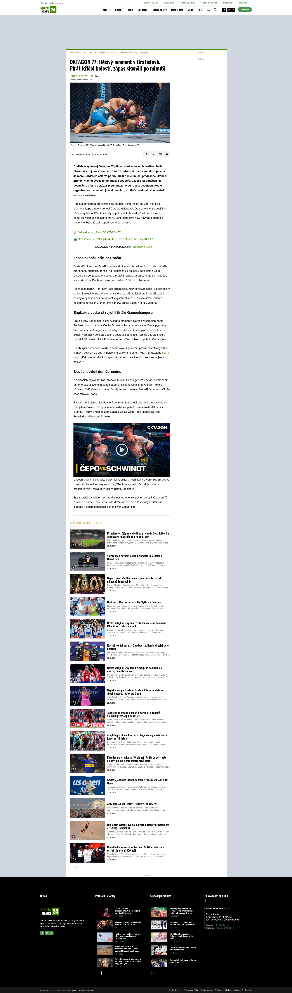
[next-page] (76, 868)
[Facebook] (224, 10)
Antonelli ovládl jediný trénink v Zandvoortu (132, 804)
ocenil (165, 352)
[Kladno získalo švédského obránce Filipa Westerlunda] (159, 950)
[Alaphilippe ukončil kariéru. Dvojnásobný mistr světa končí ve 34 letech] (87, 741)
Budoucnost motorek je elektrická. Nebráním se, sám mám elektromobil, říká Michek (127, 948)
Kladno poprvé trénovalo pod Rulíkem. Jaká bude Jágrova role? (182, 923)
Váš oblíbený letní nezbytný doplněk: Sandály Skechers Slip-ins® (182, 935)
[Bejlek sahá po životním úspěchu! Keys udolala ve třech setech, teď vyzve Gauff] (87, 696)
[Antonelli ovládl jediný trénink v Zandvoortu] (87, 808)
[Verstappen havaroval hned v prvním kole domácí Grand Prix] (87, 561)
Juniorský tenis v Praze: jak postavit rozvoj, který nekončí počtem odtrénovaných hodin (181, 910)
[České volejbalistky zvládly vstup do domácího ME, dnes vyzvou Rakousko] (87, 673)
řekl (130, 280)
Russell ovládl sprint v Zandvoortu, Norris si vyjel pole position (138, 647)
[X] (233, 10)
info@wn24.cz (221, 925)
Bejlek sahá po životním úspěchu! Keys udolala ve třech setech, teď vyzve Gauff (135, 691)
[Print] (167, 154)
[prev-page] (71, 868)
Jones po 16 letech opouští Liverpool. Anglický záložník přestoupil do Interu (133, 714)
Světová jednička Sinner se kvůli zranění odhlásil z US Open (137, 781)
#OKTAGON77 (112, 232)
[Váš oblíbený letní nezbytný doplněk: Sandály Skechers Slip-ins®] (159, 937)
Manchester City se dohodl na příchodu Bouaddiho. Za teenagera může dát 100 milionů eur (138, 535)
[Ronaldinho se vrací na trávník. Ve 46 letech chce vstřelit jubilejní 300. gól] (87, 853)
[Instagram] (229, 10)
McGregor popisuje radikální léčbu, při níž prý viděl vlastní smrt (128, 923)
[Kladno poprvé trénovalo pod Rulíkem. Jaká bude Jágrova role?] (159, 924)
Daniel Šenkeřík (83, 154)
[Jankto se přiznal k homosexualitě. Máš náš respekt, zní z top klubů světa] (105, 912)
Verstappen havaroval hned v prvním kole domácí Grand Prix (135, 557)
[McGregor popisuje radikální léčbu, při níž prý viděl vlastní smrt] (105, 924)
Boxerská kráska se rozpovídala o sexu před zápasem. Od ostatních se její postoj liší (128, 961)
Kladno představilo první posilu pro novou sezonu (183, 961)
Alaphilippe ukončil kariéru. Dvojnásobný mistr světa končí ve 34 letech (137, 736)
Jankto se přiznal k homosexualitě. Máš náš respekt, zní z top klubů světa (127, 910)
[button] (215, 9)
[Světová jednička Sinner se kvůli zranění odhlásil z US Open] (87, 785)
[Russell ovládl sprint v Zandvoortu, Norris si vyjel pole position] (87, 651)
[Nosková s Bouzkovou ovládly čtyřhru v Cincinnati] (87, 606)
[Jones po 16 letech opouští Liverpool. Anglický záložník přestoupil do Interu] (87, 718)
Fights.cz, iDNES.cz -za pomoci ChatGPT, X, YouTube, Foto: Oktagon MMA (108, 145)
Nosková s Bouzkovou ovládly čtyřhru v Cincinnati (135, 602)
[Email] (160, 154)
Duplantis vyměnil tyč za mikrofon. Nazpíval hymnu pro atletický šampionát (138, 826)
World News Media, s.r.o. (61, 990)
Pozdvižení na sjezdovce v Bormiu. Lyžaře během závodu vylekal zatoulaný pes (128, 935)
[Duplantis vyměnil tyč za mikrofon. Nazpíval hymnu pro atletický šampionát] (87, 830)
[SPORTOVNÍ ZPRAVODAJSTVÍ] (45, 9)
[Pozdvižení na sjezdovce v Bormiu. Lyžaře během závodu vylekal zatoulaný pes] (105, 937)
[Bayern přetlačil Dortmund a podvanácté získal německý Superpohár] (87, 583)
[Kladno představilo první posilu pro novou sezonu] (159, 962)
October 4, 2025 (143, 247)
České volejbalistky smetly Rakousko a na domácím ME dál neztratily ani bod (136, 624)
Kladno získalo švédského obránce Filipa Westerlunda (183, 948)
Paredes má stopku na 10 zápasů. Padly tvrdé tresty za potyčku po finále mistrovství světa (136, 759)
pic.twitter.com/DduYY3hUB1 (136, 239)
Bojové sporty (75, 52)
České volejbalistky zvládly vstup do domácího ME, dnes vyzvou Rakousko (135, 669)
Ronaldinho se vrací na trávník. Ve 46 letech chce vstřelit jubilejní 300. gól (135, 848)
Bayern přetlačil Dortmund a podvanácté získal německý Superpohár (134, 579)
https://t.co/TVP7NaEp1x (93, 239)
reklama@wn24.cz (225, 927)
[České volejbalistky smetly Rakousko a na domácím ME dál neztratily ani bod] (87, 628)
